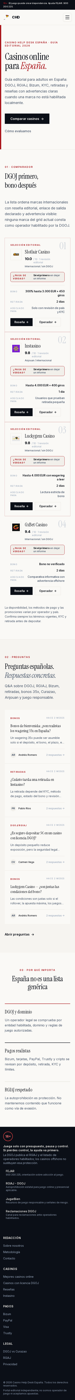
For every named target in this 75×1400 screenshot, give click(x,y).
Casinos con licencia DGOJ (21, 1283)
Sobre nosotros (13, 1245)
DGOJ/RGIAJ (18, 825)
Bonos (15, 718)
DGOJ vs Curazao (15, 1351)
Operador (48, 322)
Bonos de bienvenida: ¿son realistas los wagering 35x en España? (35, 728)
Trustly (7, 1333)
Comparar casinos (27, 119)
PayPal (7, 1320)
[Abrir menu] (67, 17)
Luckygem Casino (40, 436)
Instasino (33, 346)
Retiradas (18, 772)
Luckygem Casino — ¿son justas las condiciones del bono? (34, 889)
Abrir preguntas (19, 934)
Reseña (21, 322)
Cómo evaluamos (18, 131)
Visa (6, 1326)
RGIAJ (7, 1357)
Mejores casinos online (18, 1276)
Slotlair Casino (37, 252)
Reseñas (9, 1289)
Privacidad (10, 1364)
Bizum (7, 1314)
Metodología (11, 1252)
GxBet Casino (36, 525)
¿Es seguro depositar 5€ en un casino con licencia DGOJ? (36, 835)
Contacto (9, 1258)
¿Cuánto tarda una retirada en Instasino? (32, 782)
